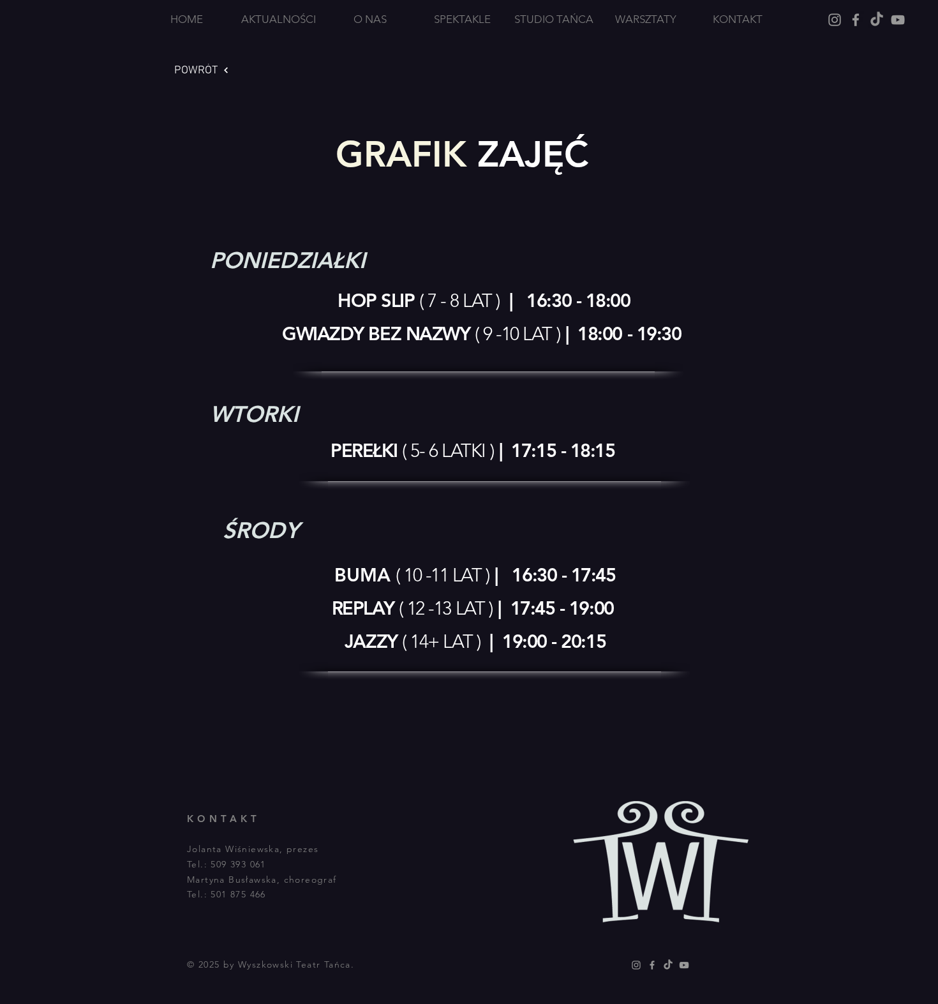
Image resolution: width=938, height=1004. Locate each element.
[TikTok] (876, 19)
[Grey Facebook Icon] (855, 19)
